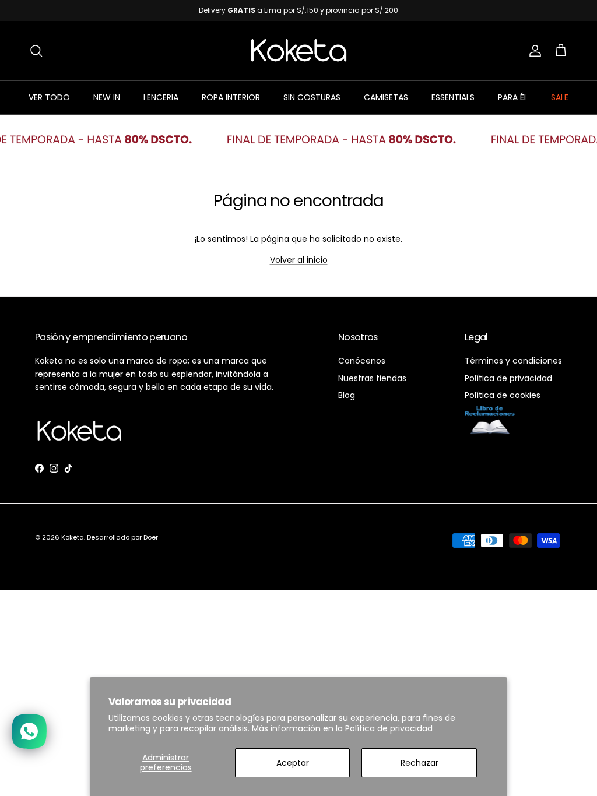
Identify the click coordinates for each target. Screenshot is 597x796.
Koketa (72, 537)
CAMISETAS (386, 97)
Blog (346, 395)
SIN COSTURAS (311, 97)
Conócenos (361, 361)
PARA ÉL (513, 97)
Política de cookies (502, 395)
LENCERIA (160, 97)
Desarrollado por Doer (122, 537)
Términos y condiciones (513, 361)
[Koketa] (299, 51)
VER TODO (49, 97)
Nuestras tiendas (372, 378)
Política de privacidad (389, 728)
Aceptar (292, 763)
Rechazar (419, 763)
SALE (559, 97)
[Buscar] (36, 51)
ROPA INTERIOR (231, 97)
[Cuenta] (533, 51)
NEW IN (106, 97)
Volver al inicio (299, 260)
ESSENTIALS (453, 97)
